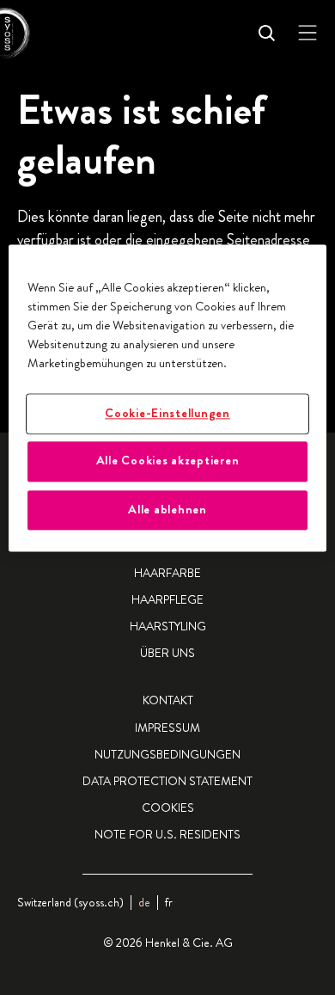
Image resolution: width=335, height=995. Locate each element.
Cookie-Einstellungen (167, 413)
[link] (169, 902)
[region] (168, 397)
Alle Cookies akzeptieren (168, 460)
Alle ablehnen (167, 510)
